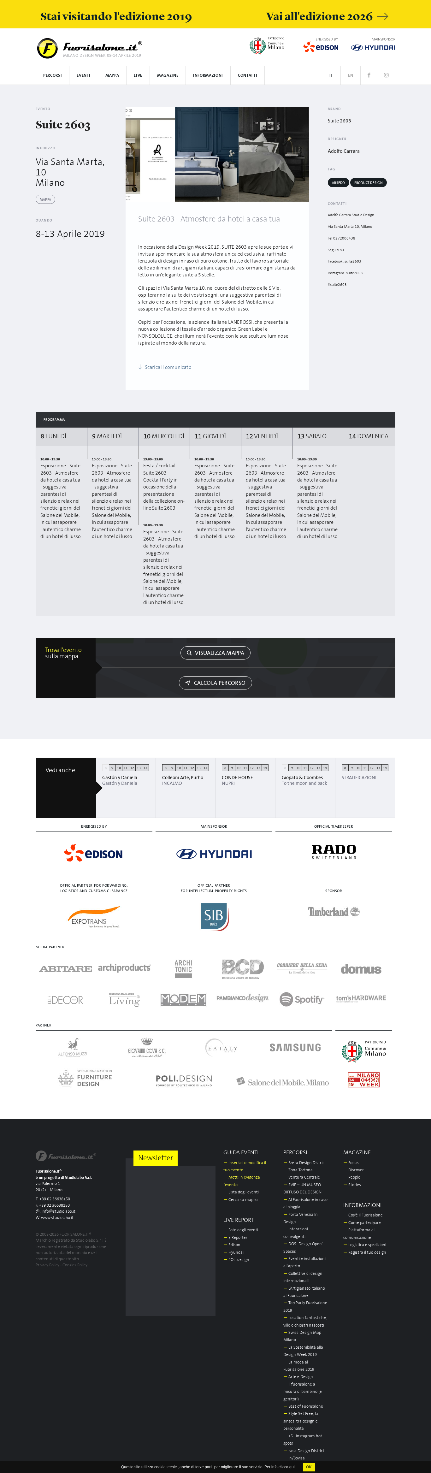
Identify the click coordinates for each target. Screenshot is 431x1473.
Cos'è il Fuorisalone (363, 1215)
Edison (231, 1245)
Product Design (368, 183)
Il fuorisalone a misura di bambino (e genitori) (302, 1392)
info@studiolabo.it (58, 1211)
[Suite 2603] (207, 154)
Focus (351, 1163)
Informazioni (208, 75)
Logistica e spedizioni (364, 1245)
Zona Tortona (298, 1170)
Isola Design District (303, 1451)
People (351, 1177)
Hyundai (233, 1252)
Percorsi (52, 75)
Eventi (84, 75)
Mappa (112, 75)
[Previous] (132, 154)
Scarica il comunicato (167, 367)
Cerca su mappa (240, 1200)
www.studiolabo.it (57, 1218)
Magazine (167, 75)
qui (292, 1467)
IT (331, 75)
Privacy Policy (47, 1265)
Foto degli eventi (240, 1230)
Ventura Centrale (301, 1177)
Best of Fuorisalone (303, 1406)
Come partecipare (362, 1223)
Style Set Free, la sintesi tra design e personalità (300, 1421)
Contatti (247, 75)
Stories (352, 1185)
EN (350, 75)
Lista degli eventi (241, 1192)
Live (138, 75)
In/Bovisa (294, 1458)
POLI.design (236, 1259)
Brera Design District (304, 1163)
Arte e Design (298, 1377)
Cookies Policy (74, 1265)
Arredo (338, 183)
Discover (353, 1170)
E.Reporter (235, 1237)
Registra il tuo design (364, 1252)
